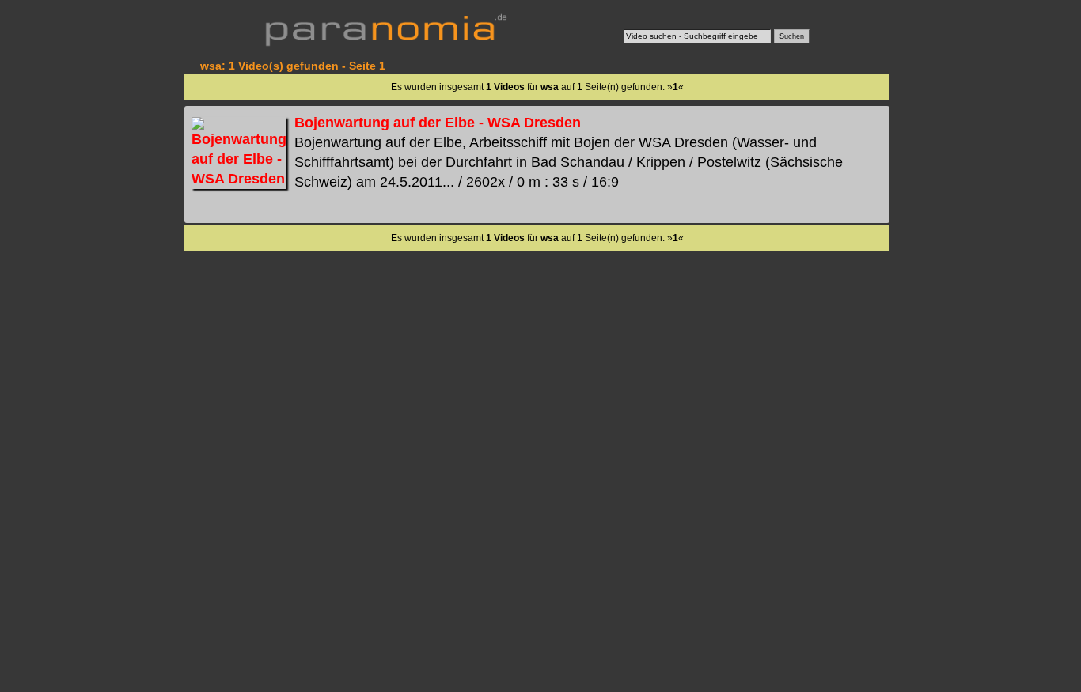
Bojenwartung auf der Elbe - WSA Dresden (437, 122)
